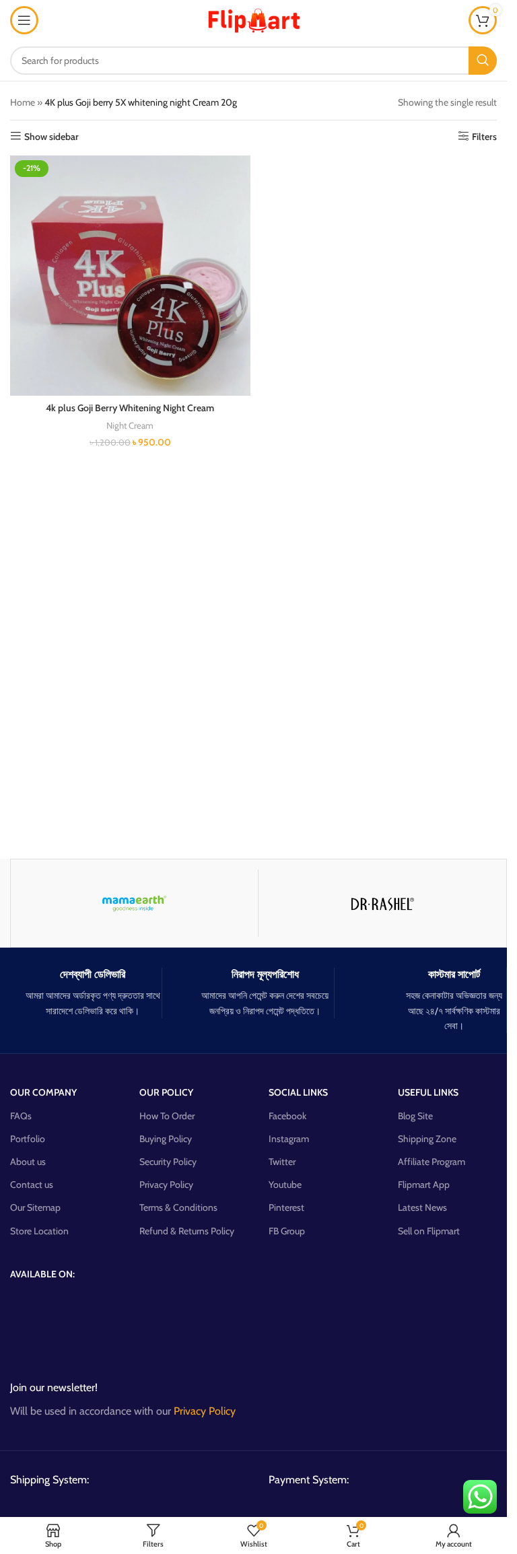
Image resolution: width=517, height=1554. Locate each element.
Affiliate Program (431, 1162)
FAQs (21, 1116)
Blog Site (415, 1116)
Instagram (289, 1139)
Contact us (31, 1184)
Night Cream (129, 425)
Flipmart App (424, 1184)
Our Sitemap (35, 1207)
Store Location (39, 1231)
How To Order (167, 1116)
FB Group (287, 1231)
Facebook (287, 1116)
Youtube (285, 1184)
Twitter (282, 1162)
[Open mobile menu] (24, 20)
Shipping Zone (427, 1139)
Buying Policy (165, 1139)
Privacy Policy (166, 1184)
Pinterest (286, 1207)
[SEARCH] (483, 60)
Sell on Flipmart (429, 1231)
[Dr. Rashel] (382, 903)
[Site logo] (253, 19)
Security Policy (168, 1162)
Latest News (422, 1207)
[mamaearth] (134, 903)
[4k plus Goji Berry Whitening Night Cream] (130, 275)
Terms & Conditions (178, 1207)
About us (28, 1162)
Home (22, 102)
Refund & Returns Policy (186, 1231)
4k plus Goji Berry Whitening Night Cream (130, 408)
